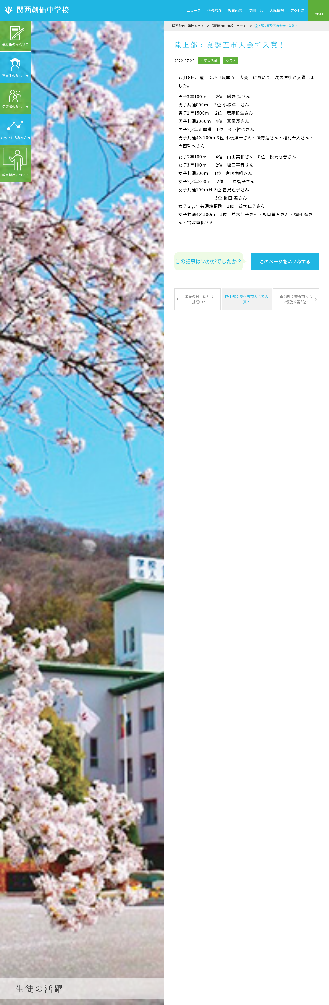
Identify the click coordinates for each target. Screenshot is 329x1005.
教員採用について (15, 174)
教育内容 (235, 10)
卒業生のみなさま (15, 75)
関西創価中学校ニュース (229, 25)
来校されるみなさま (16, 137)
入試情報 (277, 10)
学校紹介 (214, 10)
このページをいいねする (285, 261)
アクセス (297, 10)
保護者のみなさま (15, 106)
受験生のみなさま (15, 44)
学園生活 (256, 10)
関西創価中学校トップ (187, 25)
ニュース (194, 10)
